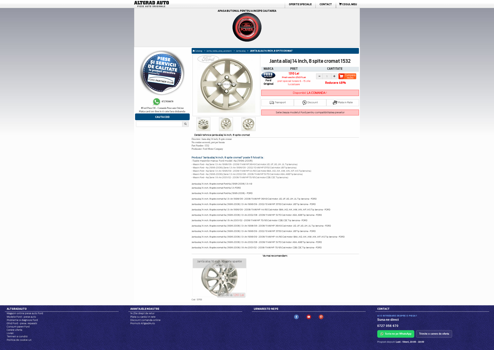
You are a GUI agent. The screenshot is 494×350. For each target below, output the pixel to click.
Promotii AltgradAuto (142, 323)
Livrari (10, 333)
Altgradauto (17, 308)
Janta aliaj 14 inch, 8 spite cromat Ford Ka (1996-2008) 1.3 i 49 (222, 184)
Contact (326, 4)
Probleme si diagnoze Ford (22, 320)
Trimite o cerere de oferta (434, 333)
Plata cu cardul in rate (143, 316)
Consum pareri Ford (18, 326)
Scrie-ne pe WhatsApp (398, 333)
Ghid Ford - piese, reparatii (22, 323)
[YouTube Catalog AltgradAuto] (308, 316)
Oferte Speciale (300, 4)
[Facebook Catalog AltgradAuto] (296, 316)
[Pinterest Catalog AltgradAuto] (321, 316)
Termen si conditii (17, 336)
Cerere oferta (14, 329)
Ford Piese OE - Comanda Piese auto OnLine (162, 108)
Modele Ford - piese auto (21, 316)
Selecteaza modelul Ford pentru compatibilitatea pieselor (310, 112)
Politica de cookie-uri (19, 339)
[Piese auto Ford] (170, 4)
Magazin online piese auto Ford (25, 313)
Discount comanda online (145, 320)
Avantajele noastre (144, 308)
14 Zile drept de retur (142, 313)
